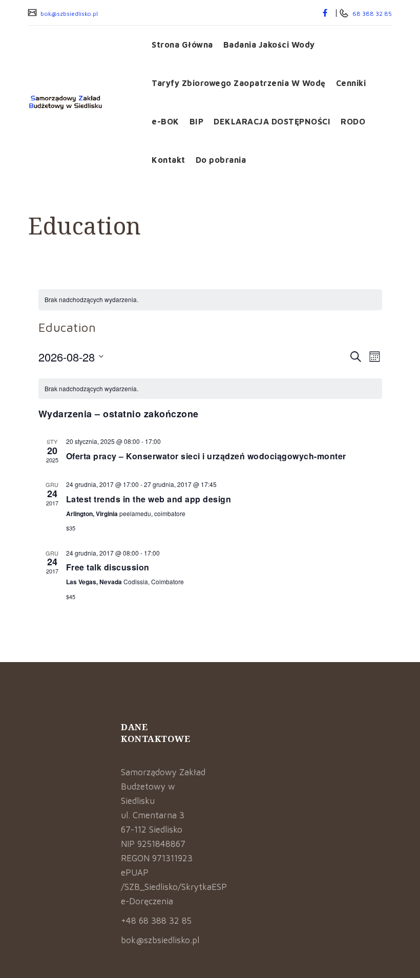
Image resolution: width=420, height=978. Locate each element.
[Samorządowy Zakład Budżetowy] (82, 102)
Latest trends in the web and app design (149, 499)
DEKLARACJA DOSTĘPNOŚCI (272, 121)
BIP (197, 121)
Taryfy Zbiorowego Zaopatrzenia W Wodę (239, 83)
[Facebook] (325, 13)
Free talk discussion (108, 567)
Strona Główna (182, 44)
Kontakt (168, 159)
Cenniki (351, 83)
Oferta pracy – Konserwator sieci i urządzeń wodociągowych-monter (206, 456)
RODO (353, 121)
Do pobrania (221, 159)
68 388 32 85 (371, 13)
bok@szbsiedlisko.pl (68, 13)
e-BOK (165, 121)
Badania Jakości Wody (269, 44)
